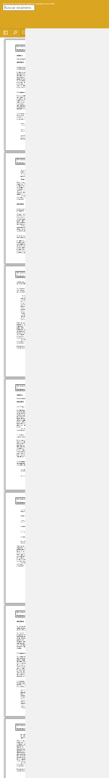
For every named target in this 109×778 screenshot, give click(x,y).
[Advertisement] (67, 111)
